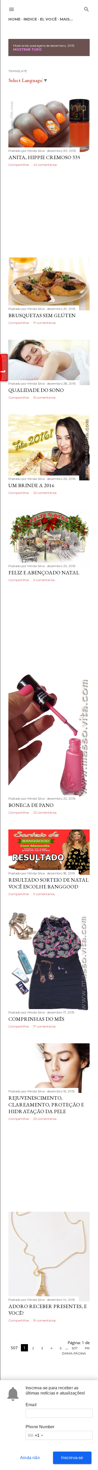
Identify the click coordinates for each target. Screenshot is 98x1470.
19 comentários (44, 1320)
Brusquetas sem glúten (42, 315)
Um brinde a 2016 (31, 485)
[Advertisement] (49, 212)
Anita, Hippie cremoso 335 (44, 157)
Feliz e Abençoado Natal (43, 572)
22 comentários (44, 493)
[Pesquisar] (86, 8)
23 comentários (44, 1119)
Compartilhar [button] (18, 165)
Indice (30, 19)
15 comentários (44, 397)
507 (75, 1348)
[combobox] (35, 1435)
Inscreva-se (72, 1457)
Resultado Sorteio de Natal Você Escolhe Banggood (48, 883)
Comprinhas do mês (36, 1019)
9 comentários (44, 894)
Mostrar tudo (27, 49)
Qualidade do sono (36, 390)
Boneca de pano (31, 805)
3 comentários (44, 580)
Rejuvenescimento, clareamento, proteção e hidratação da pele (46, 1104)
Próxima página (76, 1350)
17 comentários (44, 323)
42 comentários (45, 165)
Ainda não (30, 1457)
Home (14, 19)
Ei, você (48, 19)
